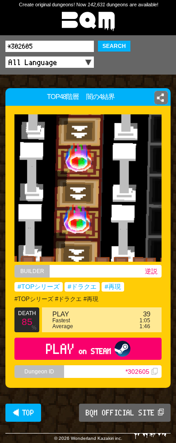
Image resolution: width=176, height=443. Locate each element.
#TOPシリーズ (39, 286)
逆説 (151, 271)
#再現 (113, 286)
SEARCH (114, 46)
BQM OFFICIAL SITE (120, 412)
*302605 (137, 371)
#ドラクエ (82, 286)
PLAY (78, 349)
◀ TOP (23, 412)
